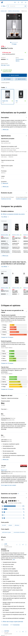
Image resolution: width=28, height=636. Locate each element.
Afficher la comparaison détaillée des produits (14, 214)
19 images (14, 44)
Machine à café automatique (14, 11)
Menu (4, 6)
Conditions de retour (6, 199)
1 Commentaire (16, 625)
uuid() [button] (5, 544)
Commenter (5, 625)
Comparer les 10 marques (7, 337)
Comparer (8, 79)
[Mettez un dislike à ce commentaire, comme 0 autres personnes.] (26, 545)
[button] (14, 71)
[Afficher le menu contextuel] (17, 545)
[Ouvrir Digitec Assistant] (22, 2)
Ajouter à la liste (21, 79)
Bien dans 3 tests (5, 64)
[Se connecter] (18, 2)
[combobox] (4, 409)
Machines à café (3, 11)
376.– (3, 46)
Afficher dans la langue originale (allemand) (13, 621)
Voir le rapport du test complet (8, 485)
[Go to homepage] (2, 2)
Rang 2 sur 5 (4, 470)
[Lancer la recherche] (8, 6)
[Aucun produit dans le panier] (25, 2)
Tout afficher (4, 217)
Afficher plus (5, 129)
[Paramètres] (15, 2)
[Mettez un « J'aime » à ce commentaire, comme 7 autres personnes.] (20, 545)
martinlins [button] (6, 631)
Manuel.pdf (5, 183)
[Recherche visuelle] (25, 6)
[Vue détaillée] (14, 330)
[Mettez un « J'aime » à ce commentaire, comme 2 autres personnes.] (20, 632)
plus (14, 559)
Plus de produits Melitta (20, 59)
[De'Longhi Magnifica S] (16, 230)
